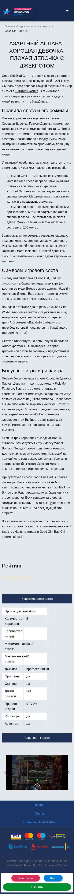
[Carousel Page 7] (38, 749)
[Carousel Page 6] (37, 749)
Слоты (39, 813)
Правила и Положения (39, 822)
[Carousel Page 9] (39, 749)
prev (4, 772)
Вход (53, 878)
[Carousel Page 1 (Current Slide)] (33, 749)
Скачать (37, 887)
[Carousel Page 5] (36, 749)
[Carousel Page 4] (35, 749)
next (69, 772)
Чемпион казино (26, 91)
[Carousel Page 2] (34, 749)
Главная (39, 804)
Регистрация (25, 878)
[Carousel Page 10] (40, 749)
